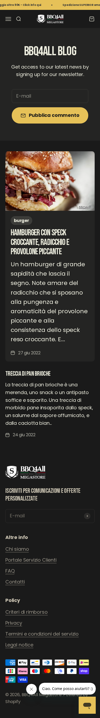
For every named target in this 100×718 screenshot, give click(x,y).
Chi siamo (17, 549)
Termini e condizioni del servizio (42, 633)
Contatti (15, 581)
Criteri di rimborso (26, 612)
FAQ (9, 571)
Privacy (13, 623)
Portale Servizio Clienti (31, 560)
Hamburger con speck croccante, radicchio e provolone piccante (40, 242)
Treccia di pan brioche (27, 374)
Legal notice (19, 644)
